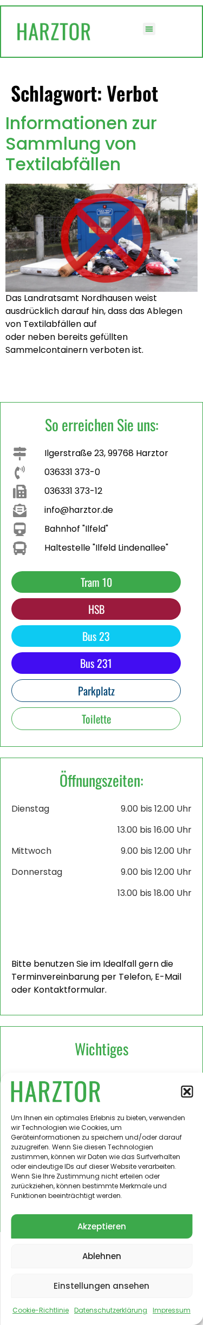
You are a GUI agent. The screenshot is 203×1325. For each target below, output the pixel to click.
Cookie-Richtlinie (40, 1310)
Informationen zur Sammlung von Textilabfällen (81, 144)
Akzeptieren (101, 1226)
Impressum (172, 1310)
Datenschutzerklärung (110, 1310)
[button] (186, 1091)
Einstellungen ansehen (101, 1285)
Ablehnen (101, 1256)
